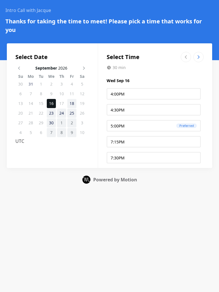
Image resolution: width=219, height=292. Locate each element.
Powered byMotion (115, 180)
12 (82, 93)
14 (31, 103)
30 (20, 84)
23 (51, 113)
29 (41, 122)
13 (20, 103)
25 (72, 113)
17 (61, 103)
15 (41, 103)
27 (20, 122)
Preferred (186, 125)
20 (20, 113)
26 (82, 113)
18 (72, 103)
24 (61, 113)
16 (51, 103)
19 (82, 103)
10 (61, 93)
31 (31, 84)
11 (72, 93)
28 (31, 122)
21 (31, 113)
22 (41, 113)
